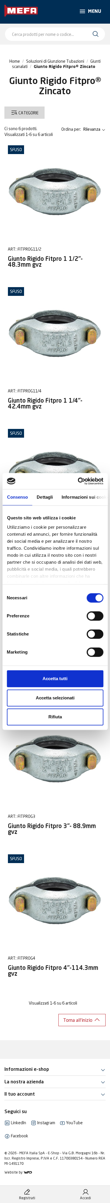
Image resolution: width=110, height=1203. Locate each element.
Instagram (45, 1122)
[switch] (95, 616)
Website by (13, 1172)
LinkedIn (18, 1122)
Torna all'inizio (78, 1020)
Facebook (19, 1135)
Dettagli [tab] (45, 497)
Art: (12, 249)
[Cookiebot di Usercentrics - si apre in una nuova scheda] (78, 481)
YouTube (74, 1122)
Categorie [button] (28, 113)
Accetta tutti (55, 678)
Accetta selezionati (55, 697)
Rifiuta (55, 716)
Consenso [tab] (17, 497)
